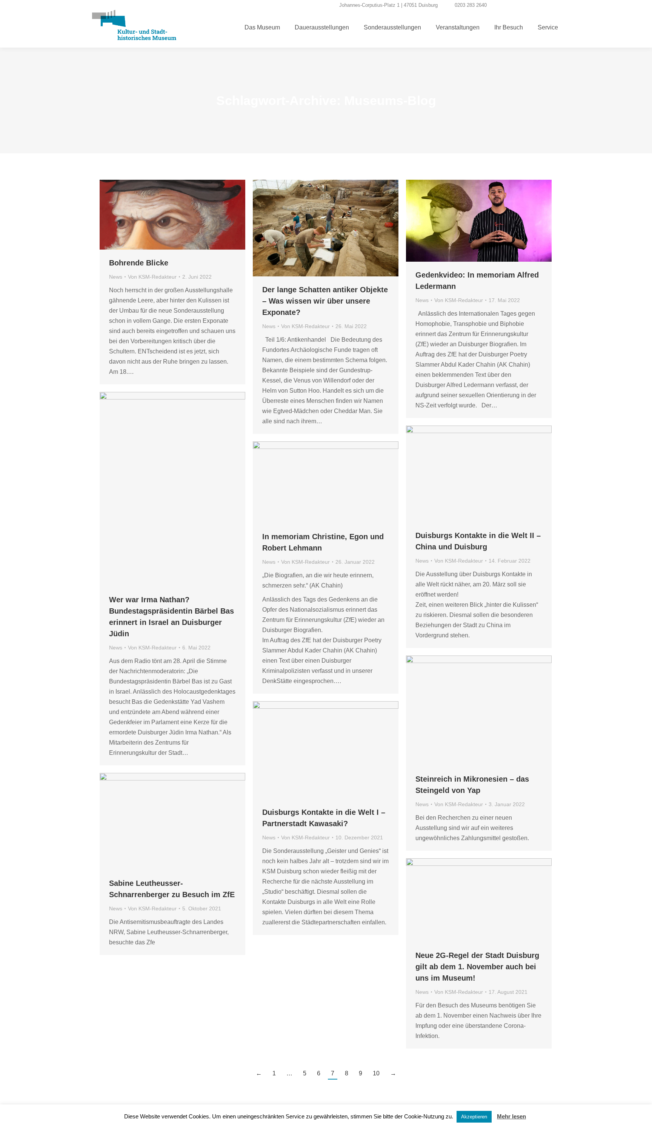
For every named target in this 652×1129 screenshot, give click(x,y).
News (115, 277)
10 (376, 1073)
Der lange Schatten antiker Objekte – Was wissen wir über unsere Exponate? (325, 300)
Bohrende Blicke (138, 263)
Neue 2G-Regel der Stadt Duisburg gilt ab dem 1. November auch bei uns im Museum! (477, 966)
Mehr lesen (511, 1116)
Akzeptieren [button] (474, 1117)
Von (152, 277)
